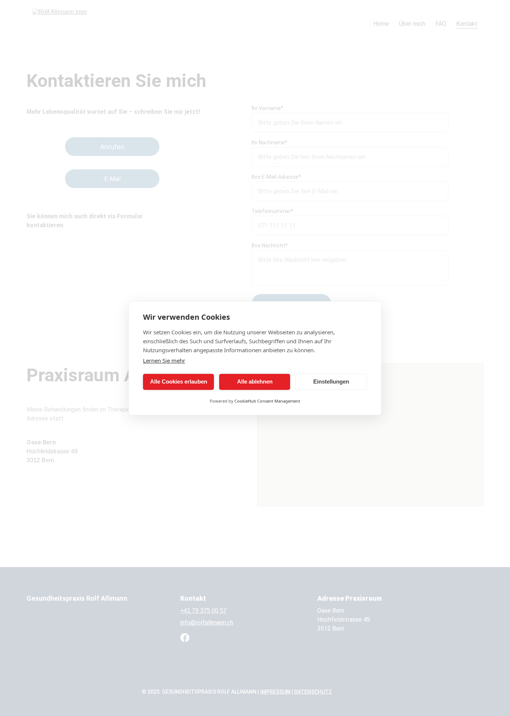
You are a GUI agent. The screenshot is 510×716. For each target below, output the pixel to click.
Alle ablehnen (255, 381)
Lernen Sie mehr (164, 360)
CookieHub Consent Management (267, 401)
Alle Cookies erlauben (178, 381)
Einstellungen (331, 381)
